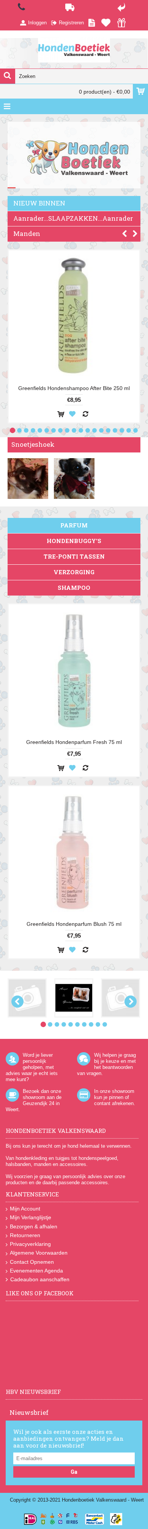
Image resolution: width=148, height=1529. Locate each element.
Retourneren (25, 1235)
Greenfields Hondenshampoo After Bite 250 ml (74, 388)
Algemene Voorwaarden (39, 1253)
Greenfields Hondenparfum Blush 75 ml (74, 924)
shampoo (74, 587)
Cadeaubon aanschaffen (39, 1279)
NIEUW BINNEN (39, 203)
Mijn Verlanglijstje (30, 1217)
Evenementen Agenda (36, 1271)
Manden (26, 233)
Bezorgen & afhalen (33, 1226)
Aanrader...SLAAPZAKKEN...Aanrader (73, 218)
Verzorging (74, 572)
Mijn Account (25, 1209)
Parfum (74, 525)
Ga (74, 1472)
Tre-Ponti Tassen (74, 556)
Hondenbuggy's (74, 541)
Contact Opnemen (32, 1262)
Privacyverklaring (30, 1244)
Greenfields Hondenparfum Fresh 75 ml (74, 742)
